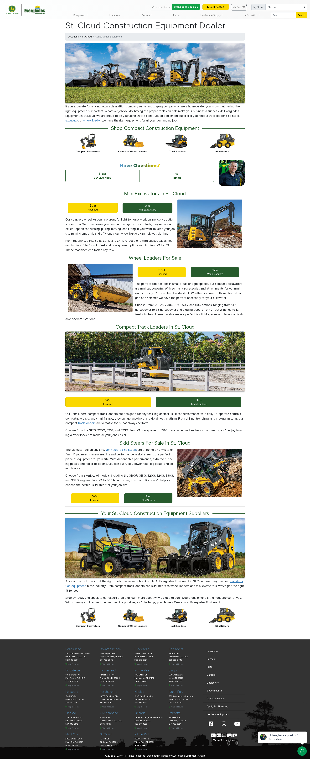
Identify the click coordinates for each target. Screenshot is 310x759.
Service (211, 659)
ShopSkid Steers (148, 498)
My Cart (239, 6)
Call (102, 175)
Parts (176, 15)
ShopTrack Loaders (199, 402)
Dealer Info (213, 682)
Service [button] (146, 15)
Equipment (213, 651)
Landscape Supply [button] (211, 15)
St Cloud (87, 36)
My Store (258, 7)
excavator (71, 120)
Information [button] (251, 15)
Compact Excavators (88, 151)
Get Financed (216, 7)
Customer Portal (161, 7)
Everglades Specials (186, 7)
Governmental (214, 690)
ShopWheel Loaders (215, 272)
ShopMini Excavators (147, 207)
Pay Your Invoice (216, 698)
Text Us (176, 177)
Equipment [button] (79, 15)
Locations (114, 15)
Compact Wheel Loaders (132, 151)
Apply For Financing (217, 706)
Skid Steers (222, 151)
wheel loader (91, 120)
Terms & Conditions (224, 740)
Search (301, 15)
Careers (211, 674)
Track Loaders (177, 151)
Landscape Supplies (218, 714)
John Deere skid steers (121, 450)
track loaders (87, 423)
